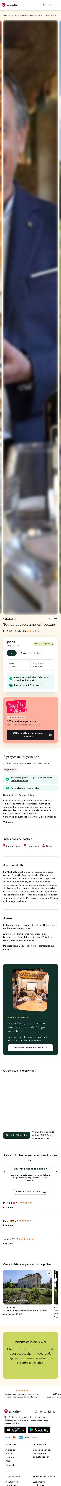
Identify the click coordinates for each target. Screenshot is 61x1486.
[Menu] (56, 5)
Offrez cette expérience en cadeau (28, 732)
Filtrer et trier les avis (28, 1185)
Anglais (23, 652)
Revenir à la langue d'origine (30, 1163)
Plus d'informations (29, 679)
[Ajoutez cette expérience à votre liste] (55, 619)
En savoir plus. (36, 685)
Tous (11, 652)
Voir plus (8, 817)
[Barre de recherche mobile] (44, 5)
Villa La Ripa (9, 619)
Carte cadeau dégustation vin (41, 1449)
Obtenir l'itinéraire (16, 1130)
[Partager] (49, 619)
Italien (36, 652)
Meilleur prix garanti (42, 644)
